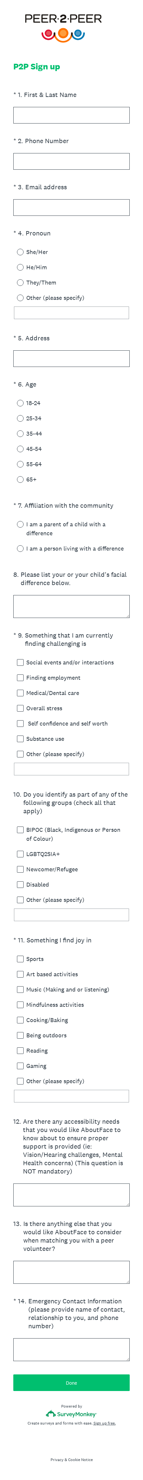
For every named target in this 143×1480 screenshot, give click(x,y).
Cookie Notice (80, 1459)
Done (71, 1383)
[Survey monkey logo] (71, 1413)
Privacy (57, 1459)
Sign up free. (104, 1423)
